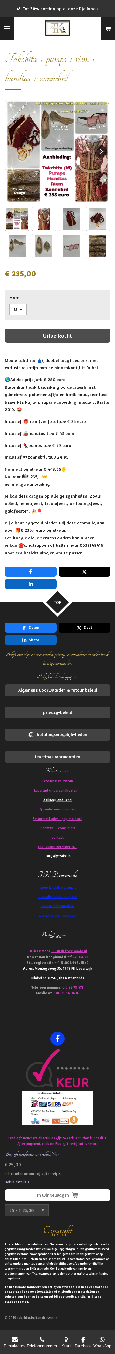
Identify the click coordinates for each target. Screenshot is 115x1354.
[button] (17, 219)
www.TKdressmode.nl (58, 906)
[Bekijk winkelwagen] (108, 28)
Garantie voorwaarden (57, 809)
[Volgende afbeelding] (100, 151)
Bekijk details (15, 1182)
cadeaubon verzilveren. (57, 847)
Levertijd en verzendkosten (57, 790)
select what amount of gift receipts (33, 1173)
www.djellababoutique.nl (57, 896)
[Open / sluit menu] (7, 28)
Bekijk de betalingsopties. (57, 676)
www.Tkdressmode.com (57, 915)
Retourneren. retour (57, 781)
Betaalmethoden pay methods (57, 818)
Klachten (57, 828)
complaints (66, 828)
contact (58, 837)
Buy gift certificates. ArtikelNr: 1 (32, 1154)
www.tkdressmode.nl (69, 951)
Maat (14, 297)
